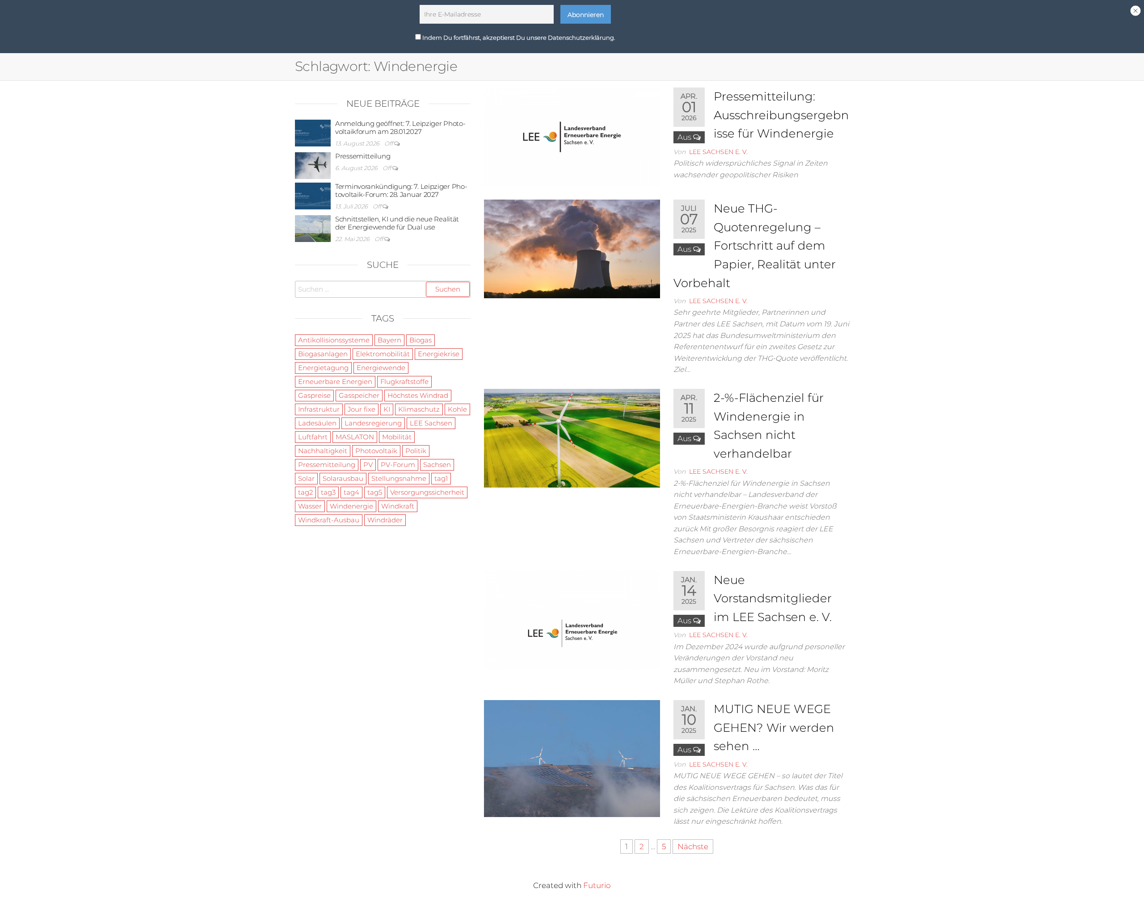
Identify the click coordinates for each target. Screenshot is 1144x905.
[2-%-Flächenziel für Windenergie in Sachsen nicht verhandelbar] (572, 437)
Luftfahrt (313, 437)
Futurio (597, 885)
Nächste (692, 846)
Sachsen (437, 464)
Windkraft (397, 506)
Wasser (310, 506)
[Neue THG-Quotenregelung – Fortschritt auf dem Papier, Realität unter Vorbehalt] (572, 248)
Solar (306, 478)
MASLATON (355, 437)
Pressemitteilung (362, 156)
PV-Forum (398, 464)
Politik (415, 450)
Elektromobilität (383, 354)
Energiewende (381, 367)
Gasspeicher (359, 395)
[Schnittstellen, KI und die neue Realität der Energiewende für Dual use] (313, 228)
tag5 (374, 492)
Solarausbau (343, 478)
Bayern (389, 340)
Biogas (420, 340)
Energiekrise (438, 354)
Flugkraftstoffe (404, 381)
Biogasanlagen (323, 354)
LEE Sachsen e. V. (718, 152)
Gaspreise (314, 395)
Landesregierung (373, 423)
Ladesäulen (317, 423)
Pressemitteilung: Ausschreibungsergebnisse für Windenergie (781, 115)
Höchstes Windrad (417, 395)
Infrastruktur (319, 409)
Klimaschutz (419, 409)
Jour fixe (361, 409)
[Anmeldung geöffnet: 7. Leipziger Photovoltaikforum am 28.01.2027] (313, 132)
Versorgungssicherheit (427, 492)
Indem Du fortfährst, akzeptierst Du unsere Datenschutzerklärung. (518, 37)
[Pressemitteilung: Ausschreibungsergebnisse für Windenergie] (572, 136)
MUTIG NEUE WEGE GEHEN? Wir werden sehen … (774, 727)
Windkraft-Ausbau (328, 520)
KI (386, 409)
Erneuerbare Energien (335, 381)
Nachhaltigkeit (322, 450)
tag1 (441, 478)
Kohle (457, 409)
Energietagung (323, 367)
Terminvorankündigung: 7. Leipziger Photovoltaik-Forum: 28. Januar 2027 (401, 190)
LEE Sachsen (431, 423)
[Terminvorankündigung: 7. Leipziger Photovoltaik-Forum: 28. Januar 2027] (313, 195)
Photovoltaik (376, 450)
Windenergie (351, 506)
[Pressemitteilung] (313, 165)
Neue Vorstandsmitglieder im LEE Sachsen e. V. (773, 598)
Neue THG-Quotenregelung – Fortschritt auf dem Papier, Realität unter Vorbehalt (754, 245)
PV (368, 464)
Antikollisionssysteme (334, 340)
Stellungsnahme (398, 478)
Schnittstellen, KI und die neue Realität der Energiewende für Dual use (397, 223)
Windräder (385, 520)
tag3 (328, 492)
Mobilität (397, 437)
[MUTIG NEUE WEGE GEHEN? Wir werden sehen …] (572, 758)
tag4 (351, 492)
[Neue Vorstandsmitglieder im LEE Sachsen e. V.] (572, 619)
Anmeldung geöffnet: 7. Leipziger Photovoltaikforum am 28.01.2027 (400, 127)
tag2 (305, 492)
